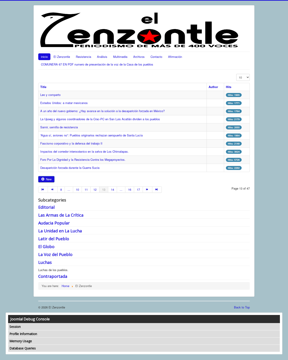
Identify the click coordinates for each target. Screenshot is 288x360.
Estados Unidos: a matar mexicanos (64, 103)
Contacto (156, 56)
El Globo (46, 246)
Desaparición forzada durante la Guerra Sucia (69, 167)
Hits (228, 87)
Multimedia (120, 56)
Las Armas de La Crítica (60, 215)
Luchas (45, 262)
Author (213, 87)
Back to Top (242, 307)
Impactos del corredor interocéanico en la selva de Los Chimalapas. (84, 151)
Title (43, 87)
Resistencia (83, 56)
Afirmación (175, 56)
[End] (157, 189)
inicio (44, 56)
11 (86, 189)
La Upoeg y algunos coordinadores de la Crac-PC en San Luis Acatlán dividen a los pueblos (100, 119)
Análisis (102, 56)
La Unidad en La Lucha (60, 230)
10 (77, 189)
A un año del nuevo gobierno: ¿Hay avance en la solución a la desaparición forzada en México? (102, 111)
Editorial (46, 207)
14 (112, 189)
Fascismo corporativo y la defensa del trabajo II (71, 143)
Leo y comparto (50, 95)
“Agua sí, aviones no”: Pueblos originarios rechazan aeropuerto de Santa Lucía (91, 135)
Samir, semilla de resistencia (59, 127)
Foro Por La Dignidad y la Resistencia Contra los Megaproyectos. (83, 159)
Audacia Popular (54, 223)
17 (138, 189)
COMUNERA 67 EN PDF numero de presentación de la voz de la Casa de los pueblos (97, 64)
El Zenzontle (62, 56)
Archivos (139, 56)
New (48, 179)
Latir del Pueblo (53, 238)
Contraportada (52, 276)
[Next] (147, 189)
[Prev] (52, 189)
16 (129, 189)
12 (95, 189)
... (69, 189)
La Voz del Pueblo (55, 254)
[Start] (43, 189)
